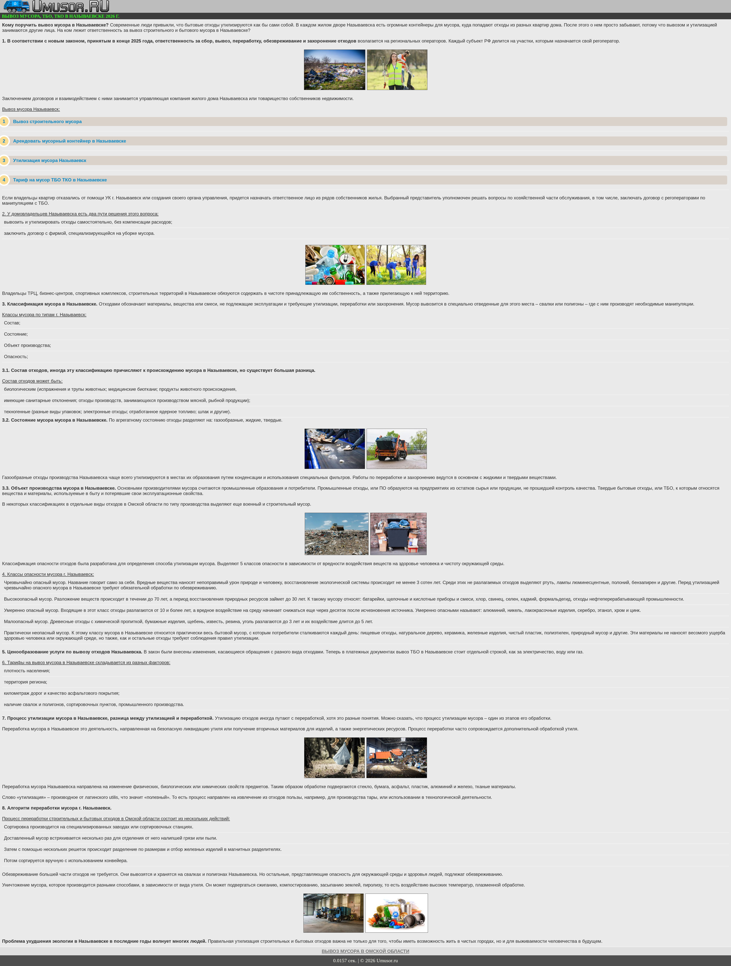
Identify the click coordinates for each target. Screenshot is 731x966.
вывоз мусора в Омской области (365, 951)
